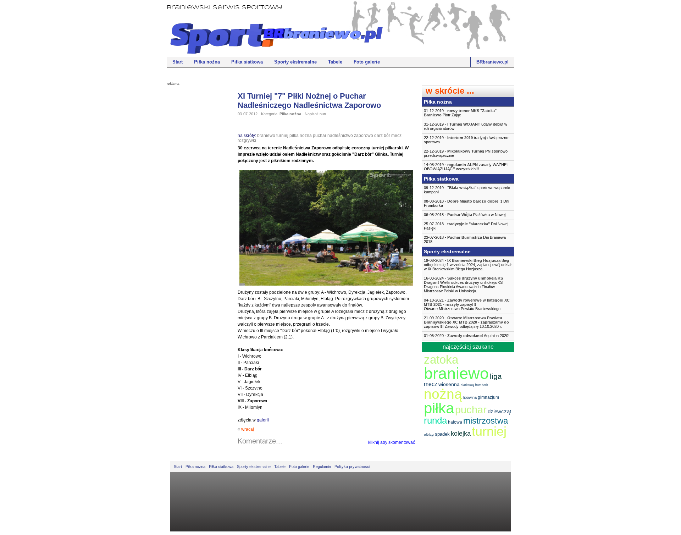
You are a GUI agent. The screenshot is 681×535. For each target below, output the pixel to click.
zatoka (441, 359)
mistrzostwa (485, 420)
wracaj (247, 429)
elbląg (429, 434)
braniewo (266, 135)
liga (496, 376)
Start (177, 62)
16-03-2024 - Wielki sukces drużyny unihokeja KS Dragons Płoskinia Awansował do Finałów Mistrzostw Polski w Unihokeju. (463, 284)
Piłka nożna (207, 62)
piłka (439, 408)
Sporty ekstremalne (295, 62)
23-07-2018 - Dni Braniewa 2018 (465, 239)
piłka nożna (300, 135)
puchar (319, 135)
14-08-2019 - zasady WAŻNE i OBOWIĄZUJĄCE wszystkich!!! (466, 166)
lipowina (470, 397)
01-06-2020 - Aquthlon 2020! (466, 335)
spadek (442, 434)
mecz (396, 135)
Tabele (335, 62)
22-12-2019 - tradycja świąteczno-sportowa (467, 140)
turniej (282, 135)
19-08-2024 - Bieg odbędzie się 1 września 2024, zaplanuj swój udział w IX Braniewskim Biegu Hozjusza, (467, 264)
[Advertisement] (195, 196)
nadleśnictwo (340, 135)
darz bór (382, 135)
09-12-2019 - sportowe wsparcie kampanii (467, 190)
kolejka (461, 433)
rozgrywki (247, 140)
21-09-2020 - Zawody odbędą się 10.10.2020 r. (466, 322)
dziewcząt (499, 411)
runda (435, 420)
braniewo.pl (492, 62)
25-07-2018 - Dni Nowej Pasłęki (466, 226)
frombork (481, 385)
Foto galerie (367, 62)
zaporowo (363, 135)
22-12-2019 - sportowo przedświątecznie (466, 153)
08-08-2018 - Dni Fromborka (466, 203)
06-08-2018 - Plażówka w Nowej (464, 215)
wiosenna (449, 384)
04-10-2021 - (467, 304)
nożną (443, 394)
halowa (455, 422)
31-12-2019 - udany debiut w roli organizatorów (465, 126)
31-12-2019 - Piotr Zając (460, 113)
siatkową (467, 385)
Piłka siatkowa (247, 62)
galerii (263, 420)
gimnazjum (488, 397)
